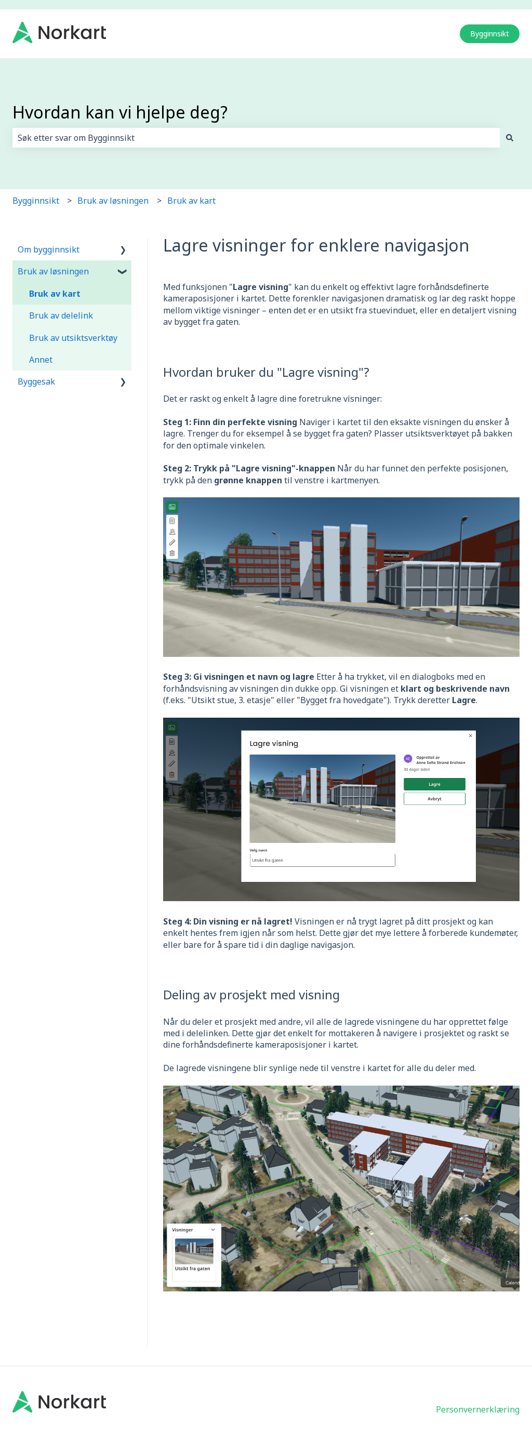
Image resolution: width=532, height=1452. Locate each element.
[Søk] (510, 138)
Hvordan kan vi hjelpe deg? (120, 112)
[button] (123, 250)
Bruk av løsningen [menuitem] (53, 271)
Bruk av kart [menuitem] (55, 293)
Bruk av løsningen (113, 200)
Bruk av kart (191, 200)
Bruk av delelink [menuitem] (61, 315)
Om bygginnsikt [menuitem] (48, 249)
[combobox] (256, 138)
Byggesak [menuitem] (36, 381)
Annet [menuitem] (40, 359)
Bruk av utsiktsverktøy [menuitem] (73, 338)
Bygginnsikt (489, 33)
